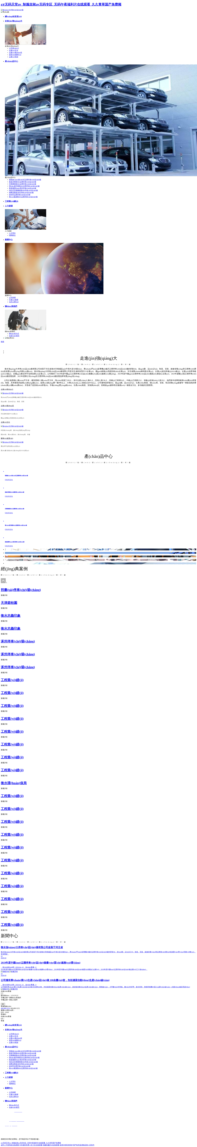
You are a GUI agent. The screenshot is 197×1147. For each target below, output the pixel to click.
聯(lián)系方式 (14, 333)
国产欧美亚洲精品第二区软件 (83, 1145)
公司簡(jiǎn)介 (14, 48)
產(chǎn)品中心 (11, 61)
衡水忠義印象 (11, 615)
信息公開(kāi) (14, 302)
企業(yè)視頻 (13, 57)
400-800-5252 (5, 1008)
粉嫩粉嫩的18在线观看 (51, 1145)
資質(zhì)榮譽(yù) (15, 55)
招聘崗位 (12, 235)
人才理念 (12, 233)
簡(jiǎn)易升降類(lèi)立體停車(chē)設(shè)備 (24, 186)
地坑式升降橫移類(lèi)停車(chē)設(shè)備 (23, 190)
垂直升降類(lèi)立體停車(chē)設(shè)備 (22, 182)
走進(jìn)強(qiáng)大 (13, 21)
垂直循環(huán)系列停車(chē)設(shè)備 (22, 188)
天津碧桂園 (9, 603)
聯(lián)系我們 (11, 306)
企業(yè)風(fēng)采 (15, 52)
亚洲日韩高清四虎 (66, 1145)
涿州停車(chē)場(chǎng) (18, 641)
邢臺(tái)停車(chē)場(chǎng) (21, 590)
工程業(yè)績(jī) (11, 201)
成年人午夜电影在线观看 (10, 1145)
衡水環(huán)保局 (14, 783)
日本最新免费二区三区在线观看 (30, 1145)
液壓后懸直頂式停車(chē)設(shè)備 (21, 192)
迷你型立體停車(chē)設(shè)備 (19, 195)
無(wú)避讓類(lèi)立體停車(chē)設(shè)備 (23, 197)
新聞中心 (9, 240)
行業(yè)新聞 (13, 300)
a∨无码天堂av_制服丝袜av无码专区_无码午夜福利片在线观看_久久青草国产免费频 (61, 4)
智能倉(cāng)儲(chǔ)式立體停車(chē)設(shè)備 (25, 179)
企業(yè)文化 (13, 50)
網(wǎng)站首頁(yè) (13, 16)
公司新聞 (12, 297)
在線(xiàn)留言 (14, 336)
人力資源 (9, 206)
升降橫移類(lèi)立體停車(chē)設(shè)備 (22, 184)
